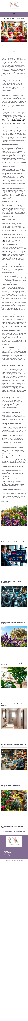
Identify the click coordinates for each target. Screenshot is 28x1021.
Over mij (6, 854)
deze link (16, 311)
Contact (6, 851)
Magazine (5, 831)
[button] (14, 14)
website (3, 240)
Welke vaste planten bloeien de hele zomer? (12, 542)
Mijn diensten (7, 852)
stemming (22, 59)
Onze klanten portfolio (10, 855)
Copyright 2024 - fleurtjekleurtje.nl (14, 860)
